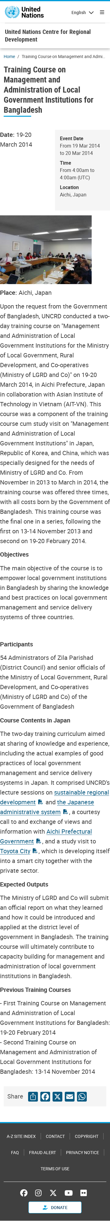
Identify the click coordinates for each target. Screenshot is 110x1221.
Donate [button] (59, 1207)
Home (9, 56)
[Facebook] (25, 1193)
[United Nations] (24, 12)
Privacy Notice (82, 1152)
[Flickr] (83, 1193)
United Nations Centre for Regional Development (48, 35)
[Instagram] (38, 1193)
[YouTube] (68, 1193)
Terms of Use (55, 1169)
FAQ (15, 1152)
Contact (55, 1136)
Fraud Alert (42, 1152)
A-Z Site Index (21, 1136)
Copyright (86, 1136)
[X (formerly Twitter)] (53, 1193)
